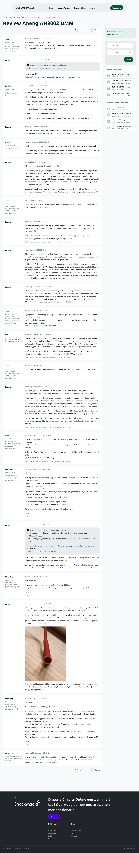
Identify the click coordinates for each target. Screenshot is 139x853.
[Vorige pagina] (75, 30)
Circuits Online (8, 17)
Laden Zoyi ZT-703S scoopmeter (123, 87)
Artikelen (51, 828)
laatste (98, 30)
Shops (83, 8)
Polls (72, 833)
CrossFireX (9, 753)
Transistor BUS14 (118, 107)
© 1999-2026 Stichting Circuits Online (16, 848)
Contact (51, 839)
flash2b (8, 86)
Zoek (129, 59)
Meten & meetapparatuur (31, 17)
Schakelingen (52, 830)
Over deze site (76, 830)
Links (50, 836)
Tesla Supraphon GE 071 (120, 93)
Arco (7, 39)
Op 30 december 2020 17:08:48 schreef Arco (48, 530)
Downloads (52, 833)
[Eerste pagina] (72, 30)
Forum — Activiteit (114, 70)
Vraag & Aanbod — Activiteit (117, 102)
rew (6, 334)
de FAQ (114, 34)
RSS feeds (74, 836)
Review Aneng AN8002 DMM (52, 17)
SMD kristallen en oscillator (121, 126)
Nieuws (76, 8)
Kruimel (8, 60)
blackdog (9, 469)
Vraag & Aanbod (63, 8)
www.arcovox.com (10, 51)
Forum (52, 8)
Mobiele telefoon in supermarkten (124, 74)
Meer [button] (91, 8)
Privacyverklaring (130, 848)
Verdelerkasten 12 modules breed (124, 113)
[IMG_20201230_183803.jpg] (45, 653)
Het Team (74, 828)
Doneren (54, 817)
